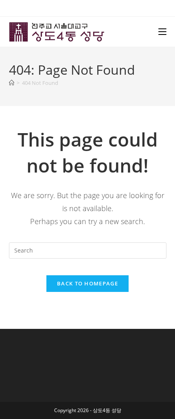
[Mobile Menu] (162, 31)
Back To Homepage (87, 283)
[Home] (11, 82)
